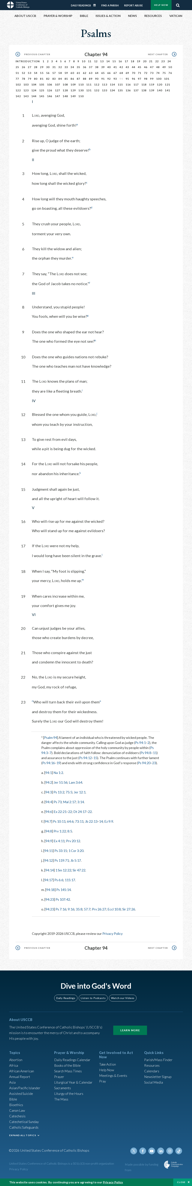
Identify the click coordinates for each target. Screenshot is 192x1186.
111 (89, 84)
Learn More (130, 1030)
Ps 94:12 (85, 758)
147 (57, 96)
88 (84, 78)
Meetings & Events (113, 1075)
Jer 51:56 (60, 782)
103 (26, 84)
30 (48, 67)
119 (151, 84)
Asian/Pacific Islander (24, 1088)
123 (26, 90)
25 (17, 67)
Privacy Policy (112, 933)
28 (36, 67)
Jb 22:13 (91, 821)
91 (103, 78)
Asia (12, 1082)
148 (65, 96)
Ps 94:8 (145, 753)
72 (146, 72)
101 (166, 78)
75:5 (69, 792)
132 (96, 90)
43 (127, 67)
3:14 (80, 802)
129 (73, 90)
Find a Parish (110, 5)
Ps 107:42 (63, 899)
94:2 (48, 782)
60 (72, 72)
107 (57, 84)
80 (36, 78)
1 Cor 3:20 (75, 851)
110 (81, 84)
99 (152, 78)
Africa (13, 1065)
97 (139, 78)
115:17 (70, 880)
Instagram (169, 1151)
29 (42, 67)
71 (139, 72)
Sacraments (62, 1088)
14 (108, 61)
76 (170, 72)
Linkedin (160, 1151)
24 (169, 61)
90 (97, 78)
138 (144, 90)
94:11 (48, 851)
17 (126, 61)
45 (139, 67)
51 (17, 72)
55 (42, 72)
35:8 (79, 909)
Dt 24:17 (79, 812)
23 (163, 61)
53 (29, 72)
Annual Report (19, 1077)
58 (60, 72)
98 (146, 78)
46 (146, 67)
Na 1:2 (58, 773)
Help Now (161, 5)
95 (127, 78)
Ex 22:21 (60, 812)
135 (120, 90)
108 (65, 84)
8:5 (69, 831)
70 (133, 72)
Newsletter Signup (158, 1077)
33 (66, 67)
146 (49, 96)
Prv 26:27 (99, 909)
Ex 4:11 (59, 841)
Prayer (59, 1077)
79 (29, 78)
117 (136, 84)
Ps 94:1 (140, 743)
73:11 (79, 821)
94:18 (50, 890)
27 (29, 67)
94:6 (48, 812)
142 (18, 96)
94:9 (48, 841)
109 (73, 84)
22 (157, 61)
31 (54, 67)
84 (60, 78)
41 (115, 67)
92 (109, 78)
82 (48, 78)
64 (97, 72)
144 (34, 96)
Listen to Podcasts (93, 998)
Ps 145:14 (63, 890)
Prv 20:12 (73, 841)
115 (120, 84)
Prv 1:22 (60, 831)
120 (159, 84)
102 (18, 84)
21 (151, 61)
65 (103, 72)
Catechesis (17, 1116)
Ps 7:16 (61, 909)
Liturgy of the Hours (68, 1093)
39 (103, 67)
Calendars (151, 1071)
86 (72, 78)
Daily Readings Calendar (96, 5)
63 (90, 72)
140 (159, 90)
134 (112, 90)
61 (78, 72)
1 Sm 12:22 (63, 870)
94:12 (48, 860)
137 (136, 90)
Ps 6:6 (58, 880)
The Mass (61, 1099)
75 (164, 72)
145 (41, 96)
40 (109, 67)
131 (89, 90)
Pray (102, 1081)
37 (90, 67)
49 (164, 67)
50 (170, 67)
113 (104, 84)
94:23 (49, 899)
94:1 (48, 773)
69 (127, 72)
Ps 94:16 (48, 763)
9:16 (71, 909)
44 (133, 67)
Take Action (107, 1064)
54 (36, 72)
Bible (13, 1099)
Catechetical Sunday (24, 1122)
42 (121, 67)
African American (21, 1071)
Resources (152, 1065)
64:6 (70, 821)
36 (84, 67)
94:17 (48, 880)
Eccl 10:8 (114, 909)
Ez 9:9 (108, 821)
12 (96, 61)
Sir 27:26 (128, 909)
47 (152, 67)
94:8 (48, 831)
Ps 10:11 (59, 821)
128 (65, 90)
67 (115, 72)
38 (97, 67)
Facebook (142, 1151)
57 (54, 72)
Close (181, 1182)
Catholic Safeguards (23, 1127)
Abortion (15, 1060)
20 (145, 61)
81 (42, 78)
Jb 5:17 (75, 860)
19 (138, 61)
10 (83, 61)
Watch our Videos (122, 998)
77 (17, 78)
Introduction (28, 61)
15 (114, 61)
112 (96, 84)
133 (104, 90)
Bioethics (16, 1105)
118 (144, 84)
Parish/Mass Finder (158, 1060)
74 (158, 72)
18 (132, 61)
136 (128, 90)
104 (34, 84)
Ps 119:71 (61, 860)
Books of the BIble (67, 1065)
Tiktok (178, 1151)
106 (49, 84)
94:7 (48, 821)
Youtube (151, 1151)
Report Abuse (133, 5)
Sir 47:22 (79, 870)
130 (81, 90)
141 (167, 90)
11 (90, 61)
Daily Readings (81, 5)
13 (102, 61)
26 (23, 67)
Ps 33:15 (60, 851)
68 (121, 72)
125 (41, 90)
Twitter (133, 1151)
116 (128, 84)
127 (57, 90)
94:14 (49, 870)
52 (23, 72)
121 (167, 84)
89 (90, 78)
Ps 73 (58, 802)
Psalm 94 (50, 737)
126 (49, 90)
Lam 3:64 (75, 782)
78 (23, 78)
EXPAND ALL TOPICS (22, 1135)
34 (72, 67)
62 (84, 72)
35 (78, 67)
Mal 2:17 (69, 802)
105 (41, 84)
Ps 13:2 (58, 792)
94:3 (48, 792)
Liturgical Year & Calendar (73, 1082)
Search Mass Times (68, 1071)
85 (66, 78)
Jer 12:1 (80, 792)
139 (151, 90)
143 (26, 96)
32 (60, 67)
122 (18, 90)
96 (133, 78)
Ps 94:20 (144, 763)
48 (158, 67)
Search (178, 4)
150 (81, 96)
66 (109, 72)
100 (158, 78)
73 (152, 72)
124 (34, 90)
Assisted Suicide (21, 1093)
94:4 (48, 802)
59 (66, 72)
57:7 (87, 909)
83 (54, 78)
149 (73, 96)
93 (115, 78)
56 (48, 72)
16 (120, 61)
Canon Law (17, 1110)
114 (112, 84)
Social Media (153, 1082)
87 (78, 78)
